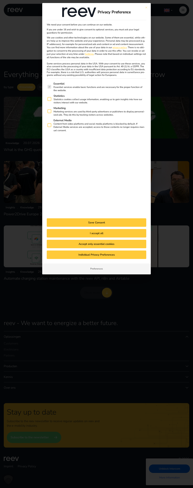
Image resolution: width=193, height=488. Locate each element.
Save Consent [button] (96, 222)
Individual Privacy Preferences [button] (96, 255)
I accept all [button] (96, 233)
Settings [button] (89, 54)
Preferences (96, 268)
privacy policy (120, 47)
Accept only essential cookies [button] (96, 244)
